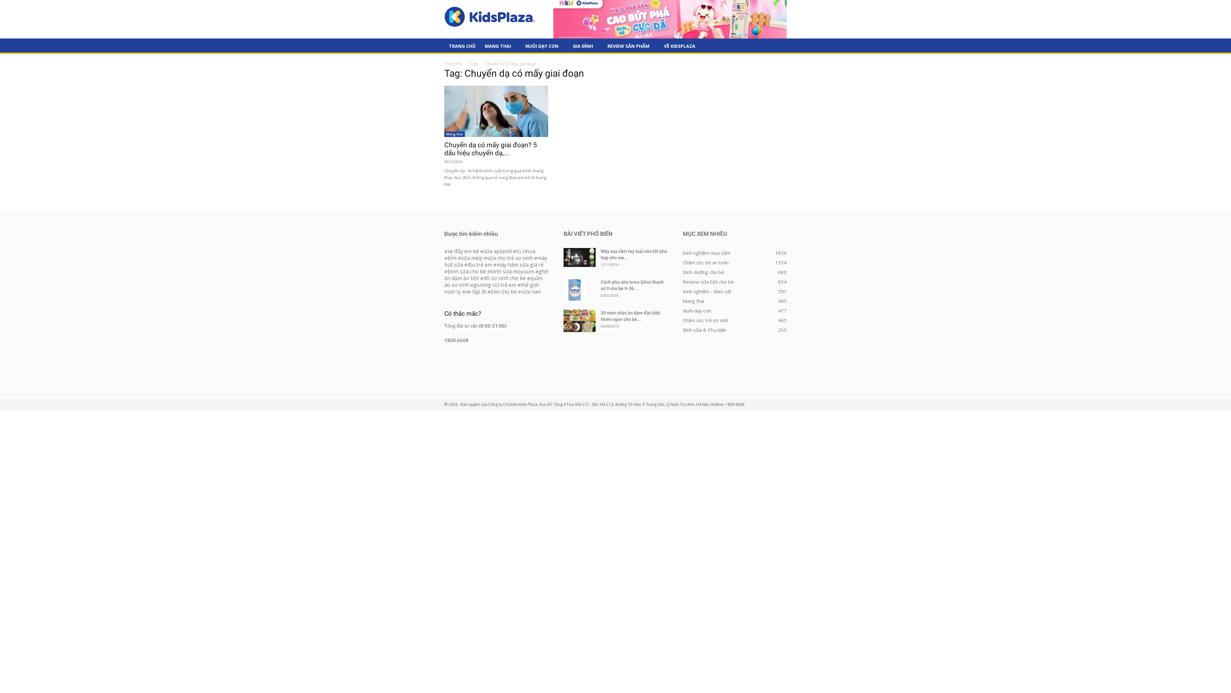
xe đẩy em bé (464, 251)
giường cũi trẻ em (494, 284)
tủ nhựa (525, 251)
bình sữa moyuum (512, 271)
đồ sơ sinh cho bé (504, 278)
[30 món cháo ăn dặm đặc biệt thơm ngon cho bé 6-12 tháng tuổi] (580, 321)
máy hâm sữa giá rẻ (520, 264)
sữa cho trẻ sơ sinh (510, 257)
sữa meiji (471, 257)
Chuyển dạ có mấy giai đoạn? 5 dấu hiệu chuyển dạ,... (490, 149)
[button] (779, 46)
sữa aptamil (497, 251)
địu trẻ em (479, 264)
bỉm (452, 257)
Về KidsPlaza (679, 46)
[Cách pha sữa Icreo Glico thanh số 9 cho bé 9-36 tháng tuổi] (575, 290)
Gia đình (583, 46)
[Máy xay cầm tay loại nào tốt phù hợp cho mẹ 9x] (580, 257)
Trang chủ (453, 63)
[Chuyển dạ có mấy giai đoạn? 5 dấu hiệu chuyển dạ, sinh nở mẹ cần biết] (496, 111)
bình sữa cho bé (467, 271)
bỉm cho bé (503, 291)
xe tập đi (475, 291)
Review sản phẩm (628, 46)
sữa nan (531, 291)
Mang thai (498, 46)
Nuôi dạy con (541, 46)
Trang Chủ (462, 46)
